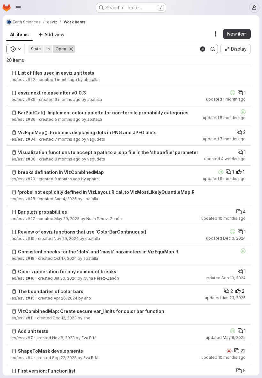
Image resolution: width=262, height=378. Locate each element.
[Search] (213, 49)
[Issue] (14, 73)
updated (226, 99)
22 (243, 350)
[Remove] (71, 49)
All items (19, 34)
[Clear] (202, 49)
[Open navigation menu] (18, 8)
